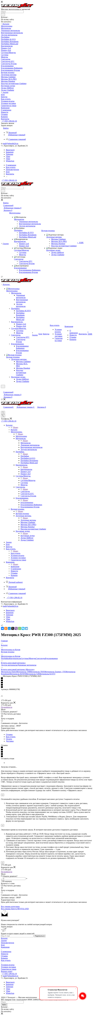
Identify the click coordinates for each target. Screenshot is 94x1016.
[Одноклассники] (5, 628)
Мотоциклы (26, 443)
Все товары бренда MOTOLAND (15, 909)
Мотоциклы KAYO (47, 674)
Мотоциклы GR (32, 674)
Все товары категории (10, 906)
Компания (15, 566)
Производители (7, 943)
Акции (4, 940)
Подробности (6, 707)
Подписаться (40, 936)
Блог (3, 945)
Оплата (9, 739)
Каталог (14, 430)
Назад (15, 427)
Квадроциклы (26, 469)
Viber (8, 156)
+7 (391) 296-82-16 (9, 121)
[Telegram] (26, 628)
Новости (4, 954)
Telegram (9, 154)
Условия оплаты (7, 965)
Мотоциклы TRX (37, 672)
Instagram (9, 152)
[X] (12, 628)
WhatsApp (10, 161)
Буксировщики (27, 502)
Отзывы (9, 734)
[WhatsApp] (19, 628)
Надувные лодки (28, 536)
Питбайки (25, 456)
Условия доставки (8, 967)
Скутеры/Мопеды (28, 480)
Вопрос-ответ (6, 971)
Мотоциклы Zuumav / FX (54, 672)
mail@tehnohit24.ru (10, 143)
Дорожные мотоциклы (26, 665)
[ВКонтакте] (2, 628)
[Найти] (3, 14)
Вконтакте (10, 150)
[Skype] (23, 628)
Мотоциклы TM (23, 672)
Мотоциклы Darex (8, 672)
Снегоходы (25, 491)
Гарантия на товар (8, 969)
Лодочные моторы (28, 520)
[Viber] (16, 628)
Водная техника (22, 513)
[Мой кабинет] (2, 390)
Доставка (10, 741)
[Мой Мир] (9, 628)
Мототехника (21, 436)
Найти (4, 1005)
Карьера (4, 958)
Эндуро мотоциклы (9, 665)
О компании (6, 951)
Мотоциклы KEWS (18, 674)
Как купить (15, 553)
